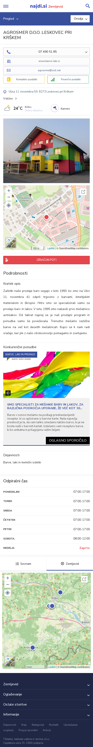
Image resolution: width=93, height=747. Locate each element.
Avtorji (47, 730)
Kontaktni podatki (26, 79)
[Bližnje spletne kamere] (55, 108)
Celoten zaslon (83, 192)
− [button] (8, 197)
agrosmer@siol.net (49, 70)
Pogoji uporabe (28, 730)
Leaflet (51, 248)
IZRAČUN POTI (46, 260)
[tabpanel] (46, 398)
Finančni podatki (71, 79)
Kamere (65, 108)
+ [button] (8, 190)
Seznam (25, 564)
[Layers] (10, 242)
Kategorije (38, 725)
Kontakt (53, 725)
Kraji (24, 725)
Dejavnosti (9, 725)
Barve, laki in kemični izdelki (22, 462)
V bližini (8, 98)
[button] (8, 205)
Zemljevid (72, 564)
